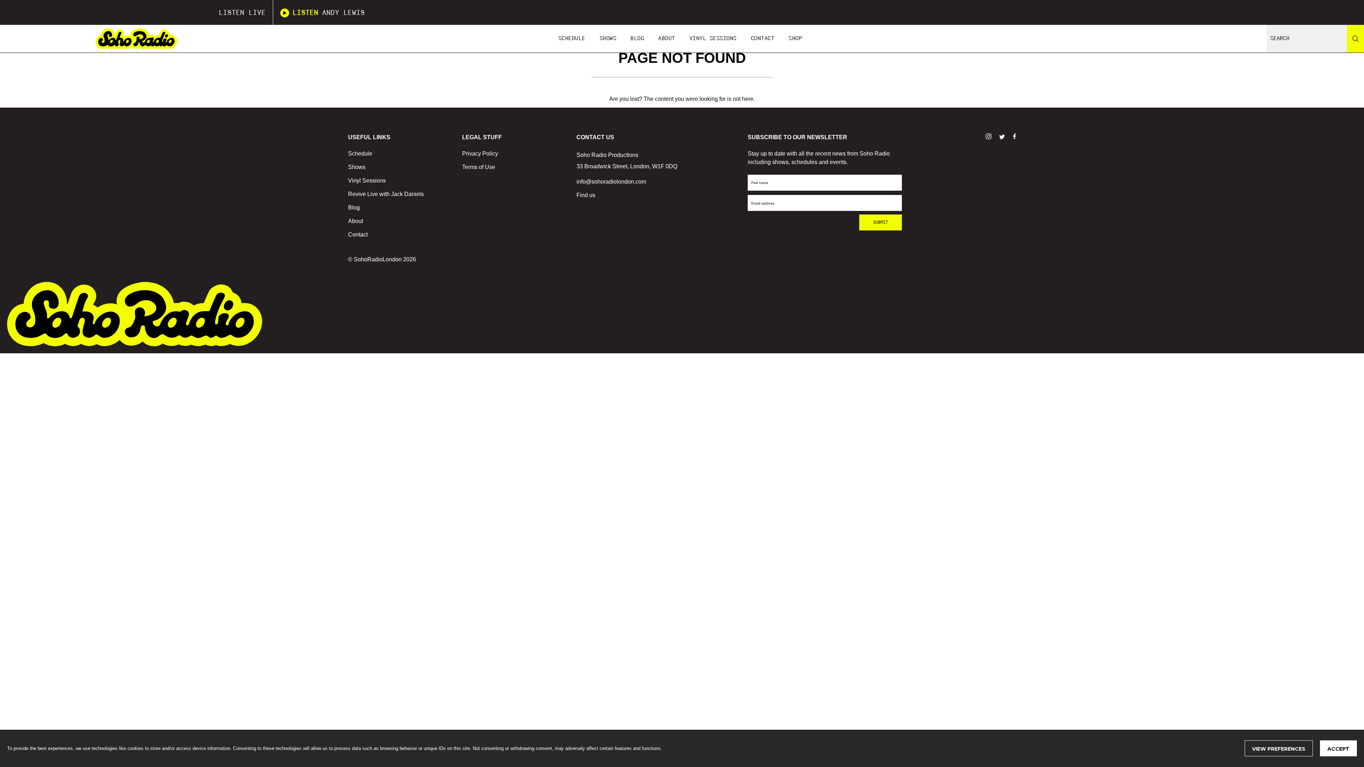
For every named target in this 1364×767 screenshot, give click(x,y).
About (666, 38)
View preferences (1278, 749)
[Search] (1355, 39)
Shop (795, 38)
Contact (763, 38)
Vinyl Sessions (713, 38)
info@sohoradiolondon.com (611, 182)
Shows (608, 38)
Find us (586, 195)
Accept (1338, 749)
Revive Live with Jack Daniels (386, 194)
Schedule (571, 38)
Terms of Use (478, 167)
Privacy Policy (480, 154)
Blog (637, 38)
